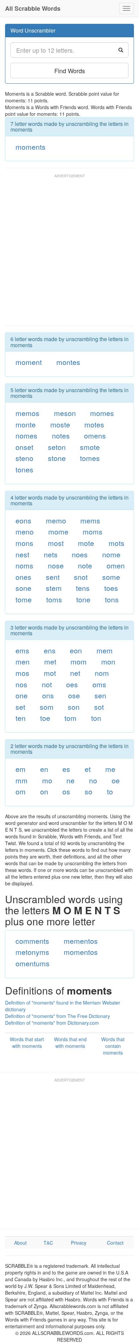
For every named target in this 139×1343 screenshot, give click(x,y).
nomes (26, 435)
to (110, 791)
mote (86, 543)
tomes (90, 458)
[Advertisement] (69, 253)
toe (45, 718)
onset (24, 447)
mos (22, 673)
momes (102, 413)
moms (93, 531)
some (111, 577)
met (50, 661)
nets (51, 554)
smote (90, 447)
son (74, 707)
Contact (115, 1242)
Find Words (69, 70)
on (44, 791)
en (44, 769)
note (85, 565)
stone (57, 458)
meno (25, 531)
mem (104, 650)
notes (61, 435)
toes (111, 588)
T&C (48, 1242)
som (47, 707)
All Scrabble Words (32, 8)
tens (83, 588)
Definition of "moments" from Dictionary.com (52, 1022)
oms (99, 684)
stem (54, 588)
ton (96, 718)
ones (23, 577)
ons (48, 695)
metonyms (32, 952)
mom (79, 661)
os (66, 791)
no (93, 780)
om (21, 791)
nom (102, 673)
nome (111, 554)
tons (112, 599)
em (21, 769)
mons (24, 543)
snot (81, 577)
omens (95, 435)
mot (50, 673)
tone (83, 599)
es (66, 769)
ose (74, 695)
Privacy (78, 1242)
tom (70, 718)
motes (94, 424)
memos (27, 413)
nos (21, 684)
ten (21, 718)
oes (72, 684)
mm (22, 780)
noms (24, 565)
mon (108, 661)
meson (65, 413)
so (88, 791)
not (47, 684)
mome (58, 531)
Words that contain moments (112, 1046)
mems (90, 520)
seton (57, 447)
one (22, 695)
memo (56, 520)
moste (60, 424)
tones (24, 469)
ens (50, 650)
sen (100, 695)
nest (22, 554)
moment (29, 362)
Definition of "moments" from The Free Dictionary (57, 1016)
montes (68, 362)
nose (56, 565)
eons (23, 520)
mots (116, 543)
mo (47, 780)
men (23, 661)
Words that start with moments (27, 1042)
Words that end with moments (70, 1042)
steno (24, 458)
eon (76, 650)
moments (31, 147)
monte (26, 424)
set (20, 707)
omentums (33, 963)
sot (99, 707)
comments (32, 941)
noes (80, 554)
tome (24, 599)
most (56, 543)
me (110, 769)
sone (23, 588)
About (20, 1242)
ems (22, 650)
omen (116, 565)
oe (116, 780)
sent (53, 577)
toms (54, 599)
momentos (81, 952)
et (88, 769)
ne (70, 780)
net (75, 673)
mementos (81, 941)
